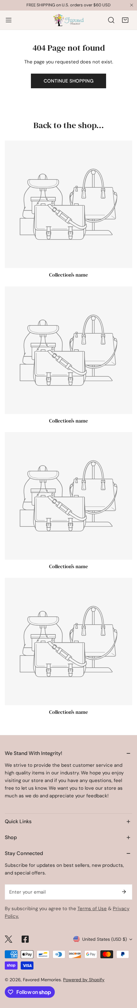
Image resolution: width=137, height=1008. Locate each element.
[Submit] (124, 891)
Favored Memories (42, 980)
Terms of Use (92, 908)
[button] (125, 20)
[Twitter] (8, 939)
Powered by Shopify (84, 980)
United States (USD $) (104, 939)
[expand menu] (8, 20)
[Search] (111, 20)
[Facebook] (25, 939)
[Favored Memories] (68, 20)
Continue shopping (68, 81)
